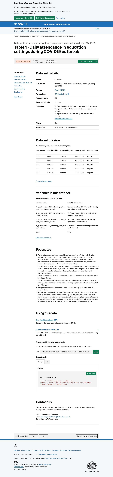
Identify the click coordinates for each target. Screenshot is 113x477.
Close (97, 29)
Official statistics (62, 94)
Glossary (63, 450)
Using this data (19, 89)
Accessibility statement (50, 450)
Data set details (20, 77)
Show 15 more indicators (63, 119)
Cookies (17, 450)
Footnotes (18, 86)
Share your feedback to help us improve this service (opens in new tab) (39, 31)
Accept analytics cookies (24, 18)
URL (37, 352)
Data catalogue (24, 36)
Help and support (74, 450)
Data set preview (20, 80)
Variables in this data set (23, 83)
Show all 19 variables (43, 238)
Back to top (18, 97)
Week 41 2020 (60, 90)
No (45, 436)
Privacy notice (26, 450)
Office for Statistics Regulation (56, 458)
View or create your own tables (47, 330)
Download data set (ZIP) (87, 61)
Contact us (18, 92)
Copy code (91, 374)
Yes (35, 436)
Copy (96, 352)
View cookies (60, 18)
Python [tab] (40, 362)
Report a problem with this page (87, 436)
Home (16, 36)
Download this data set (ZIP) (46, 320)
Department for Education (47, 454)
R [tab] (47, 362)
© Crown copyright (92, 471)
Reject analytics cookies (45, 18)
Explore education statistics (57, 24)
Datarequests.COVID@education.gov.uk (55, 417)
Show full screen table (44, 181)
